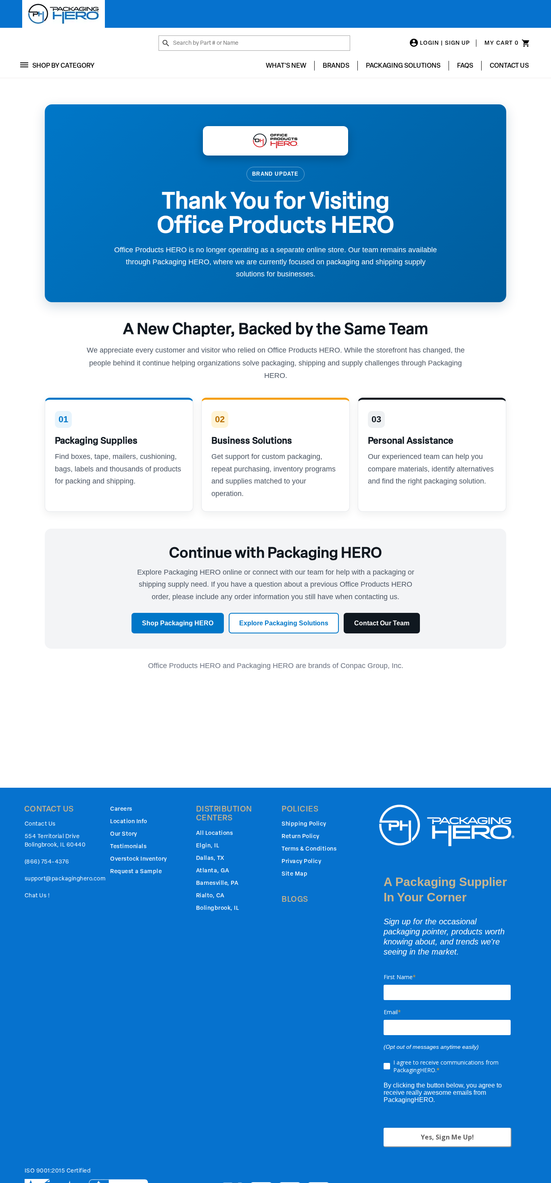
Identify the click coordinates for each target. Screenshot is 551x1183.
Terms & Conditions (309, 848)
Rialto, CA (210, 895)
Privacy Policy (301, 861)
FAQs (465, 65)
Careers (121, 808)
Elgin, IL (207, 845)
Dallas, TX (210, 858)
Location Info (128, 821)
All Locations (214, 833)
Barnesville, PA (217, 883)
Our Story (123, 833)
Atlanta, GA (213, 870)
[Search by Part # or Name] (166, 43)
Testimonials (128, 846)
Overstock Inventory (138, 858)
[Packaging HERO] (63, 14)
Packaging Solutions (403, 65)
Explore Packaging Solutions (283, 623)
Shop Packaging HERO (177, 623)
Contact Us (509, 65)
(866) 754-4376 (47, 861)
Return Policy (300, 836)
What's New (286, 65)
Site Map (294, 873)
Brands (336, 65)
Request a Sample (136, 871)
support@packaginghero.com (65, 878)
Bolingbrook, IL (217, 908)
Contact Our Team (381, 623)
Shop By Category (63, 65)
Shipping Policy (304, 823)
